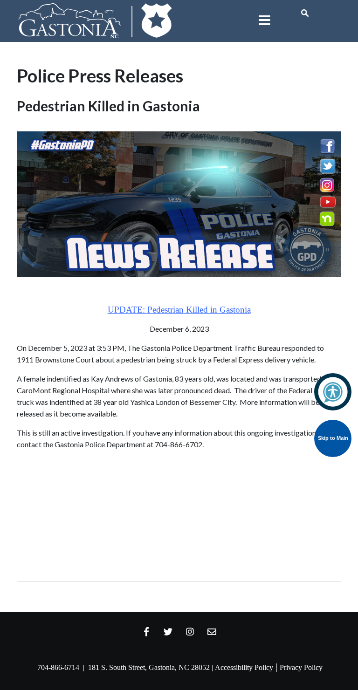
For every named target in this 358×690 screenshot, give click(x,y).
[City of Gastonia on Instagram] (190, 632)
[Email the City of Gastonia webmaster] (212, 632)
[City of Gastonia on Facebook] (146, 632)
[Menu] (264, 21)
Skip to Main (333, 438)
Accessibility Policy (244, 667)
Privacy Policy (301, 667)
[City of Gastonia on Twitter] (168, 632)
